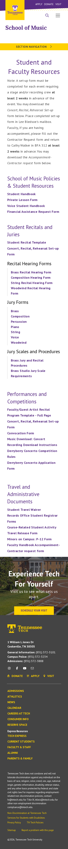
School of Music (26, 27)
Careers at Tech (18, 713)
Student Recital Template (26, 242)
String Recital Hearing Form (32, 283)
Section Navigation (32, 46)
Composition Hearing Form (31, 277)
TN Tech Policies (35, 822)
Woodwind (19, 342)
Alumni (12, 753)
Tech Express (16, 736)
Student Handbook (21, 194)
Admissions (15, 691)
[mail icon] (32, 669)
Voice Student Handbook (26, 206)
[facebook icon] (17, 669)
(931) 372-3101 (31, 652)
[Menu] (58, 15)
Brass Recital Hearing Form (31, 272)
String (16, 332)
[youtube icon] (24, 669)
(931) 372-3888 (25, 661)
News (11, 702)
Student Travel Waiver (24, 510)
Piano (15, 327)
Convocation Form (20, 433)
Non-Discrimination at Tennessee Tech (27, 813)
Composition (20, 316)
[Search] (47, 16)
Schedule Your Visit (34, 610)
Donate (48, 4)
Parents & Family (20, 758)
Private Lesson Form (22, 200)
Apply (38, 4)
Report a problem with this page (38, 830)
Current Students (21, 741)
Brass (15, 311)
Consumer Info (18, 719)
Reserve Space (17, 724)
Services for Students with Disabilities (26, 817)
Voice (15, 337)
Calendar (14, 708)
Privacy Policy (14, 822)
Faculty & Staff (19, 747)
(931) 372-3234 (27, 656)
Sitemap (11, 830)
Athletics (14, 696)
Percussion (19, 321)
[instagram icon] (10, 669)
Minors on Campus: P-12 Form (29, 539)
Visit (58, 4)
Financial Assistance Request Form (33, 212)
